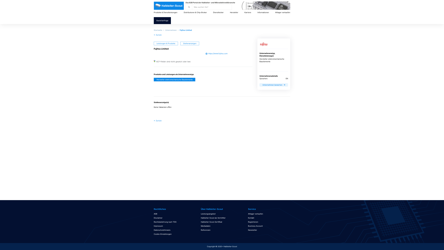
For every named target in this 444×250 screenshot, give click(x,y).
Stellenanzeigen (189, 43)
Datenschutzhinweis (162, 230)
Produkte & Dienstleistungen (165, 12)
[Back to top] (435, 243)
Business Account (255, 226)
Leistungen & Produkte (166, 43)
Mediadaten (205, 226)
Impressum (158, 226)
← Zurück (158, 35)
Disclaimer (158, 218)
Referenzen (205, 230)
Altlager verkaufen (282, 12)
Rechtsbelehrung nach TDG (165, 222)
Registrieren (253, 222)
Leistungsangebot (208, 214)
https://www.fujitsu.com (218, 53)
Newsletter (252, 230)
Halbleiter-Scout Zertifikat (211, 222)
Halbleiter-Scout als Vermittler (213, 218)
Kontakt (251, 218)
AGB (155, 214)
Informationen (263, 12)
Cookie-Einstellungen (163, 234)
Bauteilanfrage (162, 20)
